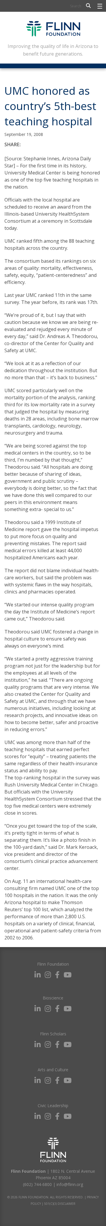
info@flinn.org (70, 1184)
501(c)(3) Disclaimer (59, 1204)
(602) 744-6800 (37, 1184)
